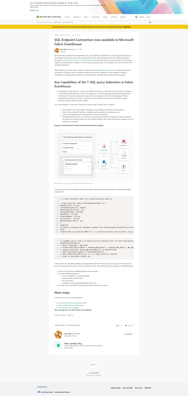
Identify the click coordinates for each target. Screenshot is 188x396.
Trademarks (147, 387)
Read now (127, 27)
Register (142, 17)
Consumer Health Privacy (62, 392)
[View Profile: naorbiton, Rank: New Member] (56, 50)
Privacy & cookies (128, 387)
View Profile (128, 334)
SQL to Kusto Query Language (68, 307)
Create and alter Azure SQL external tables (72, 303)
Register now (34, 10)
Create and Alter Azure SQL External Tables (77, 60)
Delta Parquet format (109, 70)
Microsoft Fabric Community (44, 22)
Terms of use (138, 387)
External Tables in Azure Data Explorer (71, 305)
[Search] (136, 17)
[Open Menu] (150, 22)
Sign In (148, 17)
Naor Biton (63, 49)
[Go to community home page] (49, 17)
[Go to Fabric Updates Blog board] (58, 345)
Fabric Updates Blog (68, 22)
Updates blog (57, 22)
